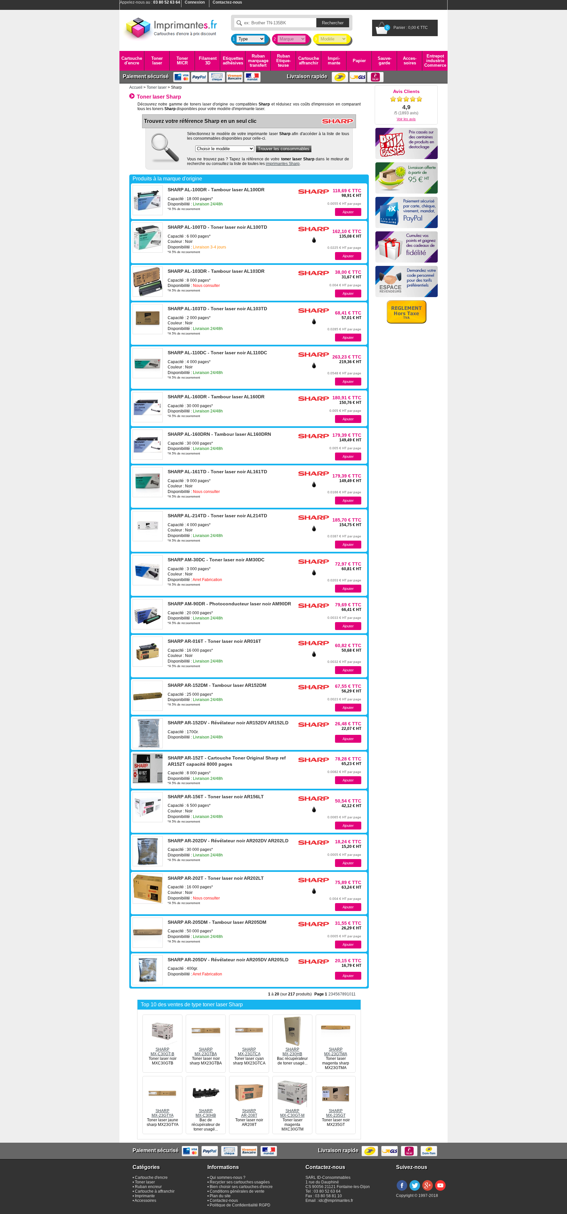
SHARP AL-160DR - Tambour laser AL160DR (216, 396)
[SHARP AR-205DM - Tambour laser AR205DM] (148, 933)
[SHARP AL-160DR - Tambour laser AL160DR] (148, 407)
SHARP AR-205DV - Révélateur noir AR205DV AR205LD (228, 959)
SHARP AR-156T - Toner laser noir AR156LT (216, 796)
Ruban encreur (148, 1186)
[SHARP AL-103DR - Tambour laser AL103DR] (148, 282)
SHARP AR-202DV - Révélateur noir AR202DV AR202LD (228, 840)
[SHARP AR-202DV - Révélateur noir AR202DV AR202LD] (148, 851)
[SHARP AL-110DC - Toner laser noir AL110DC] (148, 363)
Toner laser (157, 60)
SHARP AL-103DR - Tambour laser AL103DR (216, 271)
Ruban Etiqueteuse (283, 61)
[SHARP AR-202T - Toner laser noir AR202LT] (148, 889)
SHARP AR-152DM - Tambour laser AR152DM (217, 685)
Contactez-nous (224, 1200)
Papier (359, 60)
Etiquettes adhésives (233, 60)
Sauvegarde (384, 60)
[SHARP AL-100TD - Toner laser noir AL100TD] (148, 237)
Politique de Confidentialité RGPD (240, 1205)
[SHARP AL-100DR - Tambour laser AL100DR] (148, 200)
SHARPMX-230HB (292, 1051)
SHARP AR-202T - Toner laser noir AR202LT (216, 878)
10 (349, 994)
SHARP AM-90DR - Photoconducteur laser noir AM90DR (229, 603)
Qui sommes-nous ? (227, 1177)
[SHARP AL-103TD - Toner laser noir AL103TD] (148, 319)
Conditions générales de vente (237, 1191)
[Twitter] (415, 1191)
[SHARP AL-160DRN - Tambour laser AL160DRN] (148, 445)
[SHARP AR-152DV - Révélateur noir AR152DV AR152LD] (148, 733)
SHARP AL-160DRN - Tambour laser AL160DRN (219, 434)
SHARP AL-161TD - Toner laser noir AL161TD (217, 471)
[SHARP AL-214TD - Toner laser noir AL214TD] (148, 526)
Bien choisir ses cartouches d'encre (241, 1186)
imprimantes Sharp (283, 163)
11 (353, 994)
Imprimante (334, 60)
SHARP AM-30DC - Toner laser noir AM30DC (216, 559)
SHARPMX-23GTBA (206, 1051)
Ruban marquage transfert (258, 61)
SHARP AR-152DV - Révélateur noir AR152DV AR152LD (228, 722)
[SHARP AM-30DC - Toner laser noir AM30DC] (148, 570)
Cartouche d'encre (131, 60)
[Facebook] (402, 1191)
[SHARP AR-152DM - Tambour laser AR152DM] (148, 696)
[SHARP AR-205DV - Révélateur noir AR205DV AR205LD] (148, 970)
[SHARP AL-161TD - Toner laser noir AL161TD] (148, 482)
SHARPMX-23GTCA (249, 1051)
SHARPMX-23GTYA (163, 1113)
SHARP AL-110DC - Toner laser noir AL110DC (217, 352)
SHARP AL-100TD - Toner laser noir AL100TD (217, 227)
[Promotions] (406, 143)
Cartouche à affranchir (155, 1191)
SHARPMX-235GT (336, 1113)
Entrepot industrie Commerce (435, 61)
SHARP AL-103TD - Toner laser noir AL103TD (217, 308)
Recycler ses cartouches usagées (240, 1182)
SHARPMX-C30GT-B (162, 1051)
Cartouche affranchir (308, 60)
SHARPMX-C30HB (206, 1113)
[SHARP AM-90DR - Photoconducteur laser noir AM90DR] (148, 614)
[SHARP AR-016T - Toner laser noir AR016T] (148, 652)
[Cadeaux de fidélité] (406, 247)
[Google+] (427, 1191)
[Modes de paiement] (406, 212)
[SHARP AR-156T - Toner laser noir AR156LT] (148, 807)
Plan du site (220, 1196)
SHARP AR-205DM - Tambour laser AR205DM (217, 922)
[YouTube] (440, 1191)
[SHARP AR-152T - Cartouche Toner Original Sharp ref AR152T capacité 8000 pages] (148, 768)
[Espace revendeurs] (406, 281)
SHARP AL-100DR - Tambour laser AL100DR (216, 189)
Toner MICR (182, 60)
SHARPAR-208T (249, 1113)
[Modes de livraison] (406, 178)
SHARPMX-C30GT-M (292, 1113)
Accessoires (409, 60)
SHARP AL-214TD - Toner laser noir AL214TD (217, 515)
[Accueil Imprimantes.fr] (170, 28)
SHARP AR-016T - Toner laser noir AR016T (214, 641)
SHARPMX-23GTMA (335, 1051)
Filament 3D (208, 60)
